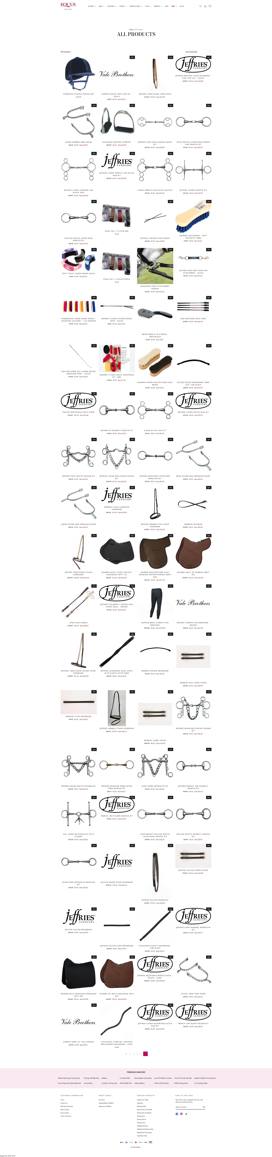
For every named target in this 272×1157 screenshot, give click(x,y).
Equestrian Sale (142, 1136)
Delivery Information (67, 1106)
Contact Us (64, 1103)
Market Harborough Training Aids (69, 1078)
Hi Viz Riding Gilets (200, 1083)
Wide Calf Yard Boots (161, 1083)
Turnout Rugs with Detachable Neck (69, 1083)
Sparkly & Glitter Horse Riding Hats (205, 1078)
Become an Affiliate (105, 1106)
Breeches (140, 1103)
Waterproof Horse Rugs (144, 1132)
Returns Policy (65, 1110)
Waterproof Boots (142, 1126)
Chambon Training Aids (109, 1083)
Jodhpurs (104, 1078)
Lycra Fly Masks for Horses (163, 1078)
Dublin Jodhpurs (139, 1083)
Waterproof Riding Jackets (145, 1129)
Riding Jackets (141, 1106)
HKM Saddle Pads (126, 1083)
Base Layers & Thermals (144, 1110)
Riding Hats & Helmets (144, 1113)
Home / (131, 30)
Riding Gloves (141, 1119)
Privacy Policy (65, 1113)
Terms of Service (66, 1116)
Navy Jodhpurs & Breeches (143, 1078)
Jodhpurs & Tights (142, 1100)
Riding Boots (141, 1116)
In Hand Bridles (125, 1078)
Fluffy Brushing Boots (181, 1083)
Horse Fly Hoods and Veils (183, 1078)
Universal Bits (88, 1083)
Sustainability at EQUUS (106, 1103)
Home (62, 1100)
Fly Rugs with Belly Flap (91, 1078)
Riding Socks (141, 1123)
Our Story (102, 1100)
